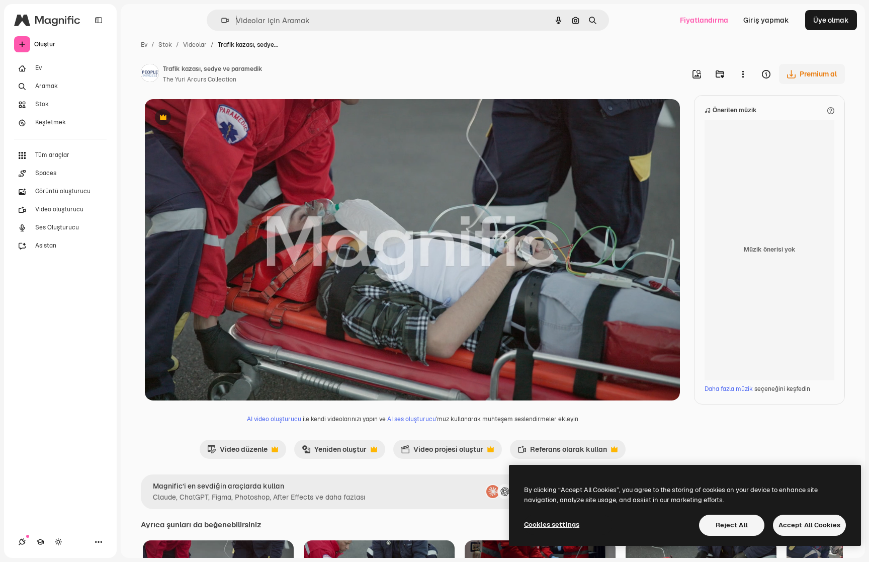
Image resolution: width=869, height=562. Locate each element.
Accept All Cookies (809, 525)
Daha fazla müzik (729, 389)
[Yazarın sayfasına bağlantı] (150, 74)
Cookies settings (551, 524)
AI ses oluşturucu (411, 419)
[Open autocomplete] (221, 20)
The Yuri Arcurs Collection (199, 79)
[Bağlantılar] (22, 542)
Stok (165, 45)
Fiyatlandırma (704, 20)
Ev (144, 45)
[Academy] (40, 542)
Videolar (195, 45)
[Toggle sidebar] (99, 20)
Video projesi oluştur (442, 452)
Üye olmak (831, 20)
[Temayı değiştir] (58, 542)
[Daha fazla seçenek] (743, 74)
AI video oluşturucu (274, 419)
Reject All (732, 525)
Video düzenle (237, 452)
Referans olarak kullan (562, 452)
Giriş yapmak (766, 20)
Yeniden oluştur (334, 452)
